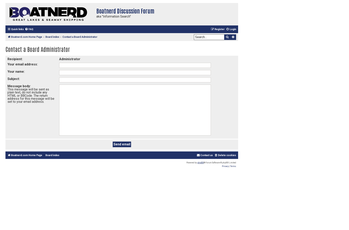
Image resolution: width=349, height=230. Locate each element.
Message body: (19, 86)
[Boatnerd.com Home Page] (49, 14)
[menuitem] (29, 29)
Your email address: (22, 64)
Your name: (16, 72)
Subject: (13, 79)
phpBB (200, 163)
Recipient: (15, 59)
